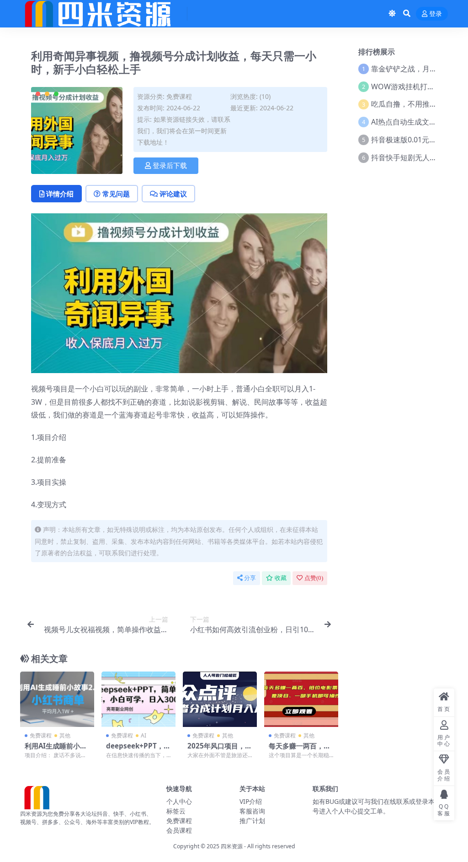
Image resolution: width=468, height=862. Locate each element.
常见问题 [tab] (116, 193)
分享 (250, 578)
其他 (64, 735)
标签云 (176, 811)
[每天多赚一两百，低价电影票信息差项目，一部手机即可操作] (301, 699)
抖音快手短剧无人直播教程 (415, 157)
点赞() (313, 578)
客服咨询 (252, 811)
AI (143, 735)
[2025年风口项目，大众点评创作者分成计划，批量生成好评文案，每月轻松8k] (220, 699)
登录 (435, 14)
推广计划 (252, 820)
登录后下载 (170, 165)
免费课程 (179, 96)
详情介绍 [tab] (60, 193)
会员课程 (179, 830)
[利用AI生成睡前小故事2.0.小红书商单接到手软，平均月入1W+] (57, 699)
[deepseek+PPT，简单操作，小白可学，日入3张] (138, 699)
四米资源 (232, 846)
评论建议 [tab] (173, 193)
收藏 (281, 578)
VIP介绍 (250, 801)
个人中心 (179, 801)
